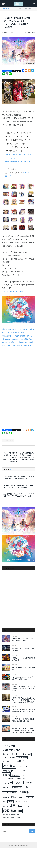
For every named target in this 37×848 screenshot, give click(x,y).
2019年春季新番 (9, 758)
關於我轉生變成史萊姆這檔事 (11, 814)
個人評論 (6, 787)
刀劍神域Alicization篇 (9, 793)
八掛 (26, 787)
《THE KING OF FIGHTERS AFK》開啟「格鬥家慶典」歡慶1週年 (23, 678)
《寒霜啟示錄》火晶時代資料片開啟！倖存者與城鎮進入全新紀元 (23, 640)
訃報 (28, 806)
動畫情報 (23, 792)
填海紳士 (6, 32)
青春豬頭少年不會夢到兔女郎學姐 (11, 817)
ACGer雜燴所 (19, 761)
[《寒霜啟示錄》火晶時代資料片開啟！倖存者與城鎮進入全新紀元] (6, 638)
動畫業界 (6, 798)
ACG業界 (9, 766)
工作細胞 (10, 801)
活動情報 (5, 806)
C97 (31, 766)
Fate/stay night (8, 440)
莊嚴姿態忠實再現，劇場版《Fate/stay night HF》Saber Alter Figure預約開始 (18, 486)
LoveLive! (15, 775)
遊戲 (13, 810)
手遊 (25, 801)
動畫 (29, 32)
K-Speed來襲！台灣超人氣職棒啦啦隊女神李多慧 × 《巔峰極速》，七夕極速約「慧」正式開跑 (23, 688)
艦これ (20, 805)
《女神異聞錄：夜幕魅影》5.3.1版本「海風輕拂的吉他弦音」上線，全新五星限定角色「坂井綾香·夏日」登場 (23, 730)
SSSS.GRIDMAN (8, 779)
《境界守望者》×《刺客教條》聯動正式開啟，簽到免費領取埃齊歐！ (23, 720)
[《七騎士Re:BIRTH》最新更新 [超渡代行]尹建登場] (6, 657)
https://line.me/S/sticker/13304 (14, 291)
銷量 (20, 811)
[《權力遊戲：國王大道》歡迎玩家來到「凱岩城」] (6, 648)
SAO (23, 775)
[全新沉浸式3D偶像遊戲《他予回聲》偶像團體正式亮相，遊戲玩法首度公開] (6, 709)
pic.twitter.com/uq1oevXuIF (18, 161)
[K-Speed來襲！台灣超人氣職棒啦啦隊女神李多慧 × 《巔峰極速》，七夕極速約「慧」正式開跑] (6, 686)
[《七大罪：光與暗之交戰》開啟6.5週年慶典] (6, 667)
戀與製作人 (18, 801)
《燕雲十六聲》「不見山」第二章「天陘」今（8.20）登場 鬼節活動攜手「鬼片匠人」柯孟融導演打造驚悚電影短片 (23, 700)
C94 (26, 766)
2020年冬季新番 (7, 761)
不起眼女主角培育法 (22, 779)
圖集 (4, 801)
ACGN (25, 32)
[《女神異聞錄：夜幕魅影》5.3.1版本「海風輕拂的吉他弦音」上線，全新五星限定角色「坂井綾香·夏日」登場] (6, 728)
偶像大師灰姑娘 (16, 787)
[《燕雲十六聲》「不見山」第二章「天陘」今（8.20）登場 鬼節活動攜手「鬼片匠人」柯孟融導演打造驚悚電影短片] (6, 697)
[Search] (34, 3)
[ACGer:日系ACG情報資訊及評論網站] (18, 3)
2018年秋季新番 (11, 749)
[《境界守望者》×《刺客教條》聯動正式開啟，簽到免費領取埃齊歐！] (6, 718)
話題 (6, 810)
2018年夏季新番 (9, 746)
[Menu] (3, 3)
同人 (13, 797)
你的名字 (28, 783)
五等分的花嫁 (7, 783)
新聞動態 (32, 32)
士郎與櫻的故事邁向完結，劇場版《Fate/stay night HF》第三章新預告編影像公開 (18, 477)
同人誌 (22, 797)
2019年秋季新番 (22, 758)
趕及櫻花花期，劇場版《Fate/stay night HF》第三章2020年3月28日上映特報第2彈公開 (19, 495)
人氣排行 (18, 782)
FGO (25, 771)
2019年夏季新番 (25, 754)
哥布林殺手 (30, 797)
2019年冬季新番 (10, 754)
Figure (6, 774)
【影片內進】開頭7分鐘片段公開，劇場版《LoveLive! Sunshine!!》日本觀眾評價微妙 (10, 457)
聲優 (12, 805)
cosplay (6, 770)
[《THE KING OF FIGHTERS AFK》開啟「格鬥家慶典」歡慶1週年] (6, 677)
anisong (20, 766)
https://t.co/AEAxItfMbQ (16, 154)
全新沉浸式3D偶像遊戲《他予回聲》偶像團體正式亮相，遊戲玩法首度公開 (23, 710)
